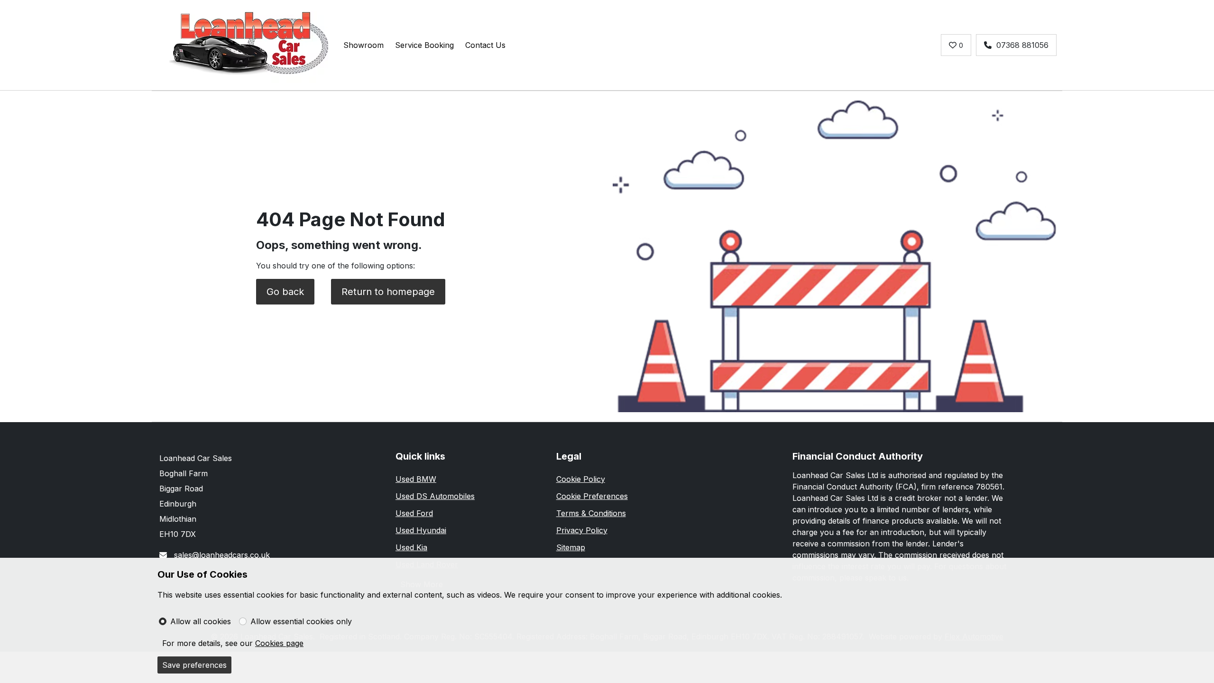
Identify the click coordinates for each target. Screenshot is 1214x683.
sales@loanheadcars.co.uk (221, 555)
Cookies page (279, 643)
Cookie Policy (580, 479)
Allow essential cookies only (301, 621)
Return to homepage (388, 291)
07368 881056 (1022, 45)
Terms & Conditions (591, 513)
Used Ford (414, 513)
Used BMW (415, 479)
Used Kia (411, 547)
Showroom (363, 45)
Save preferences (194, 665)
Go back (285, 291)
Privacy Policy (581, 530)
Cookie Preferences (592, 496)
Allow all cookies (200, 621)
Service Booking (424, 45)
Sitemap (570, 547)
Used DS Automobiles (435, 496)
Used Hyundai (420, 530)
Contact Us (485, 45)
